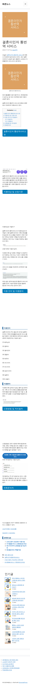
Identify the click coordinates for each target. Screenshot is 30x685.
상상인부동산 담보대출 (9, 529)
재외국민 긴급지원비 (8, 533)
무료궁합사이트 (7, 670)
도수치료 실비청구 (8, 664)
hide (15, 110)
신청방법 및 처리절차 (10, 123)
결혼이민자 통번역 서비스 (15, 55)
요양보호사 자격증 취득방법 (11, 668)
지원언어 (8, 119)
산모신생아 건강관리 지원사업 (15, 541)
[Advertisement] (15, 153)
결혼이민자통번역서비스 (12, 557)
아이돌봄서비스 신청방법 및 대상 (16, 544)
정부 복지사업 (9, 555)
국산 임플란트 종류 (8, 666)
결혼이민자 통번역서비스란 (11, 113)
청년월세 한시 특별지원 (13, 550)
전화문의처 (7, 125)
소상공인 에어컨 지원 (8, 662)
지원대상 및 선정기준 (10, 115)
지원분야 (9, 121)
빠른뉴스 (6, 4)
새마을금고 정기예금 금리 (10, 660)
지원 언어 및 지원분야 (10, 117)
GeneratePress (23, 682)
